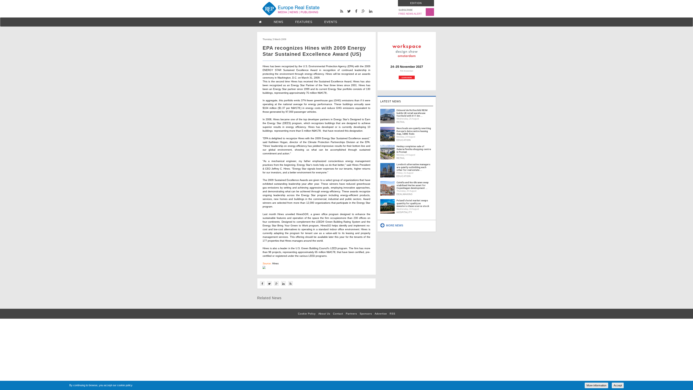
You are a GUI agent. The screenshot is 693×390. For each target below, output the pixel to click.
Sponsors (366, 313)
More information (596, 385)
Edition (416, 3)
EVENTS (330, 21)
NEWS (278, 21)
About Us (324, 313)
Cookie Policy (307, 313)
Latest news (390, 101)
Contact (338, 313)
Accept (618, 385)
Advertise (381, 313)
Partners (351, 313)
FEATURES (303, 21)
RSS (392, 313)
